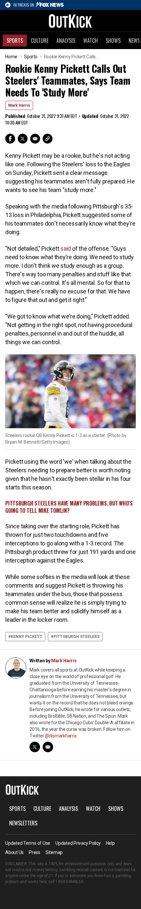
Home (11, 56)
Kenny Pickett (26, 636)
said (65, 248)
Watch (90, 40)
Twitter (23, 139)
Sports (15, 40)
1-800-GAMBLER (69, 881)
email (48, 747)
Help (110, 843)
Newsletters (23, 823)
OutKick (70, 21)
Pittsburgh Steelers (76, 636)
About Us (14, 852)
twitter (35, 747)
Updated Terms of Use (27, 843)
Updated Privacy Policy (78, 843)
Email (35, 139)
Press (34, 852)
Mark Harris (19, 105)
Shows (113, 40)
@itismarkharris (60, 735)
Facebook (10, 139)
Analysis (65, 40)
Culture (40, 40)
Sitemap (54, 852)
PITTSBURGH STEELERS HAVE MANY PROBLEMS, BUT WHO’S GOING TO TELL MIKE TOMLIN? (69, 506)
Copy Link (47, 139)
